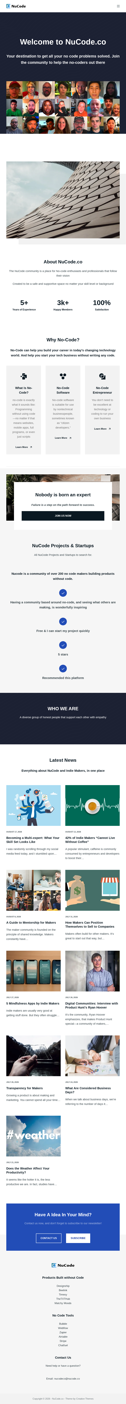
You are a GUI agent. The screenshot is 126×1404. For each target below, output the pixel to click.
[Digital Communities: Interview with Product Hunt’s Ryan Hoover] (92, 971)
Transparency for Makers (24, 1088)
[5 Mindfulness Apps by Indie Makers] (33, 971)
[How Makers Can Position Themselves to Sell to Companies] (92, 890)
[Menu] (118, 6)
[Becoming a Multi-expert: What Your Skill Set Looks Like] (33, 805)
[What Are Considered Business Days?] (92, 1055)
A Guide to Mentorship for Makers (31, 922)
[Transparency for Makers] (33, 1055)
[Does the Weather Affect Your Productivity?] (33, 1136)
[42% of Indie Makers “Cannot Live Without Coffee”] (92, 805)
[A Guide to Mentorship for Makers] (33, 890)
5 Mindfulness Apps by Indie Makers (32, 1003)
